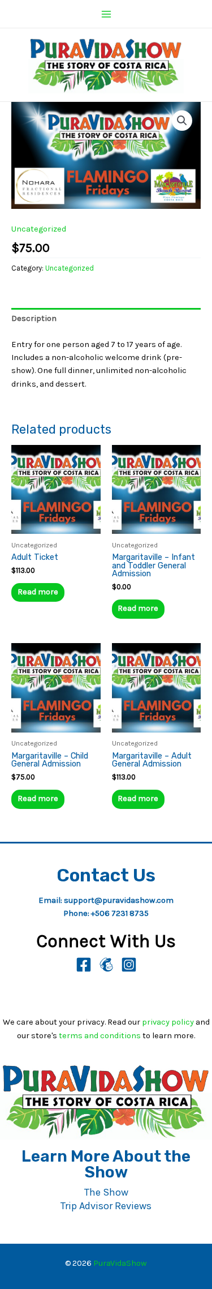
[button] (182, 120)
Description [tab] (34, 318)
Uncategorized (38, 229)
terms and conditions (100, 1035)
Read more (38, 592)
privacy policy (168, 1022)
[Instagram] (129, 965)
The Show (106, 1192)
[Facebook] (84, 965)
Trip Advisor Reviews (106, 1206)
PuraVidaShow (120, 1263)
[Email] (106, 965)
